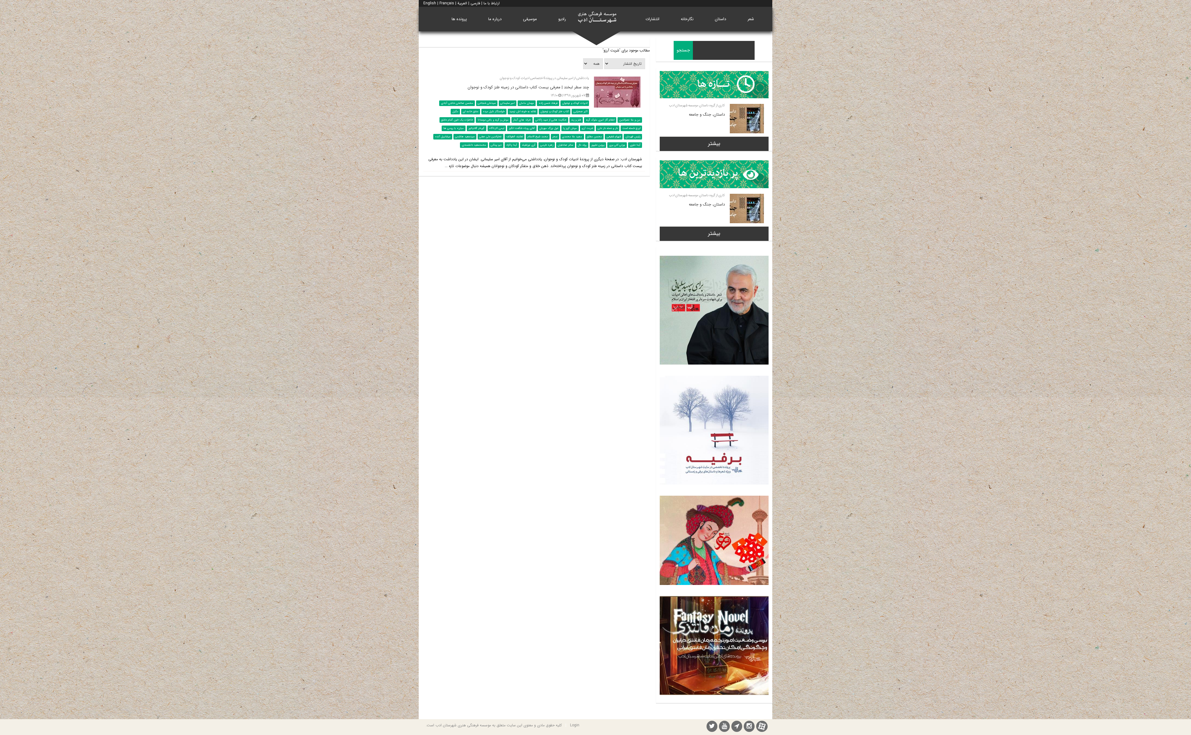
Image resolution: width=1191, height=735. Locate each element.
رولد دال (582, 145)
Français (446, 3)
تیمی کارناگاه (496, 128)
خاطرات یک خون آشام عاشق (457, 120)
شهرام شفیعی (614, 137)
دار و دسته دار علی (608, 128)
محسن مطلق (594, 137)
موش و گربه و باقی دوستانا (493, 120)
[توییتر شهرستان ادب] (712, 727)
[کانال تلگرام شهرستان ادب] (736, 727)
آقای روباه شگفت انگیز (522, 128)
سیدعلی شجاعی (487, 103)
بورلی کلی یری (617, 145)
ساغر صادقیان (565, 145)
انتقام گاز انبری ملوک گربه (600, 120)
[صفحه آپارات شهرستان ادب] (762, 726)
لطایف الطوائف (514, 137)
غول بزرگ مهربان (548, 128)
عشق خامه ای (470, 111)
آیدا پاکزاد (511, 145)
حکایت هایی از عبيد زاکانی (550, 120)
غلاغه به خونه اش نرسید (522, 111)
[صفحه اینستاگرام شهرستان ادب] (749, 727)
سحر (554, 137)
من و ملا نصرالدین (629, 120)
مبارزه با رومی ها (453, 128)
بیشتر (714, 143)
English (429, 3)
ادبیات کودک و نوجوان (574, 103)
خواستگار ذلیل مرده (494, 111)
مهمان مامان (526, 103)
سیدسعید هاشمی (465, 137)
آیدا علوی (635, 145)
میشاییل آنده (443, 137)
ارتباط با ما (492, 3)
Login (574, 725)
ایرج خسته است (631, 128)
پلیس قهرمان (633, 137)
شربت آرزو (587, 128)
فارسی (475, 3)
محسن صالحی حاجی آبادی (457, 103)
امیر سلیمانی (507, 103)
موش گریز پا (570, 128)
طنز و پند (576, 120)
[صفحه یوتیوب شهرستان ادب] (724, 727)
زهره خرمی (546, 145)
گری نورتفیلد (529, 145)
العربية (462, 3)
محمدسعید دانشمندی (474, 145)
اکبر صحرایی (580, 111)
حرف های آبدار (522, 120)
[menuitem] (751, 19)
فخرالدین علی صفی (490, 137)
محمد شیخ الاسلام (538, 137)
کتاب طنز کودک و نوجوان (555, 111)
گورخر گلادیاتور (476, 128)
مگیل (455, 111)
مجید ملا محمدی (572, 137)
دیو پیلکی (496, 145)
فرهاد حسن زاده (548, 103)
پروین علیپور (597, 145)
